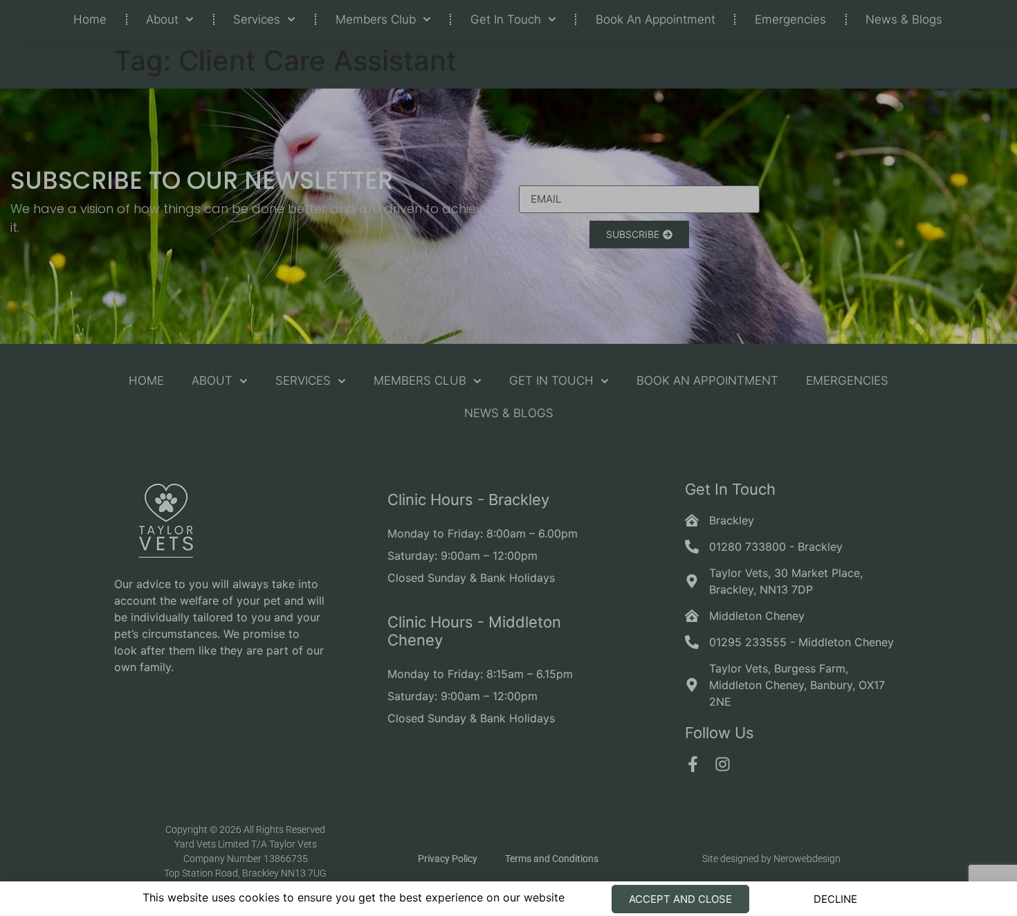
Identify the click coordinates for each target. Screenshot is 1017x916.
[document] (508, 458)
